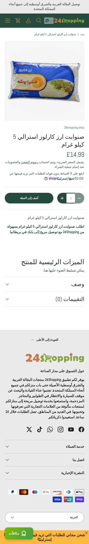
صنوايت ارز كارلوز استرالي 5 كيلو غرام (55, 34)
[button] (49, 20)
